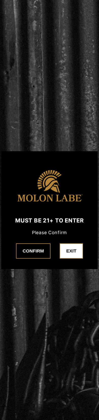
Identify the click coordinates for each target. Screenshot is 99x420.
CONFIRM (33, 251)
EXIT (71, 251)
